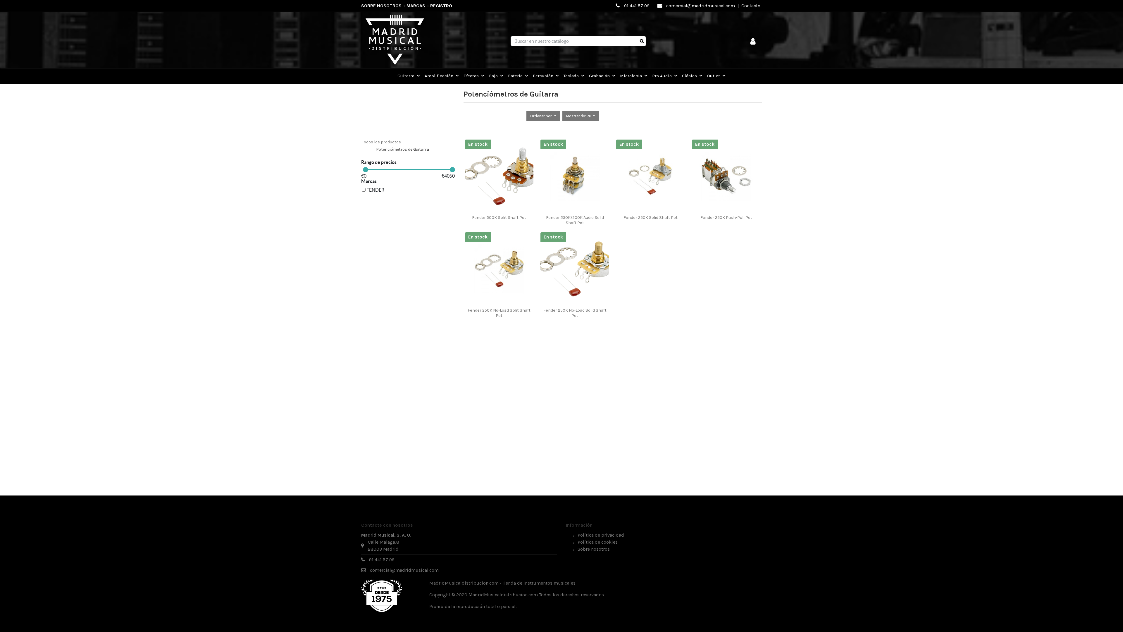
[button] (543, 116)
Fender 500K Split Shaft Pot (499, 217)
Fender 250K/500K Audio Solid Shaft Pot (575, 220)
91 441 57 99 (637, 5)
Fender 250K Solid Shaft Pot (650, 217)
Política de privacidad (601, 535)
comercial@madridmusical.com (700, 5)
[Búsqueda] (641, 41)
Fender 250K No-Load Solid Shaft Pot (575, 313)
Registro (441, 5)
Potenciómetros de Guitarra (402, 149)
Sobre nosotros (381, 5)
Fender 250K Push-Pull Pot (726, 217)
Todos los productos (381, 142)
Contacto (750, 5)
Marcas (416, 5)
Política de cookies (598, 542)
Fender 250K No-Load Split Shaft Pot (499, 313)
